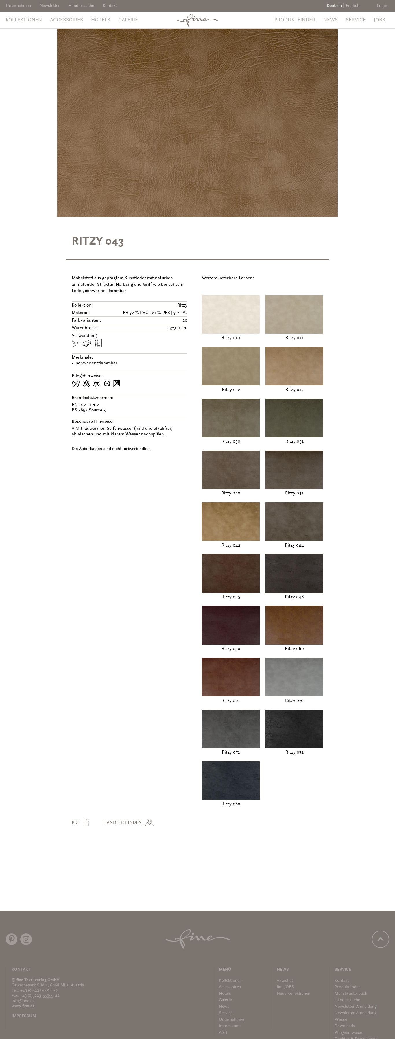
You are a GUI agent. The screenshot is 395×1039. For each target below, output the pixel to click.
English (352, 6)
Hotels (100, 20)
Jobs (379, 20)
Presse (341, 1020)
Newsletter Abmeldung (356, 1013)
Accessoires (66, 20)
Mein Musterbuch (351, 994)
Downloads (345, 1026)
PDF (76, 822)
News (330, 20)
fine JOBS (285, 987)
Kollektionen (24, 20)
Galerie (128, 20)
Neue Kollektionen (293, 994)
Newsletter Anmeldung (356, 1007)
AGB (223, 1033)
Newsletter (50, 6)
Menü (225, 970)
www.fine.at (23, 1006)
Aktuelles (285, 981)
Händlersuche (81, 6)
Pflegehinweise (348, 1033)
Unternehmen (18, 6)
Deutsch (334, 6)
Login (382, 6)
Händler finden (122, 822)
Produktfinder (294, 20)
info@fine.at (23, 1001)
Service (356, 20)
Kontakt (110, 6)
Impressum (24, 1016)
